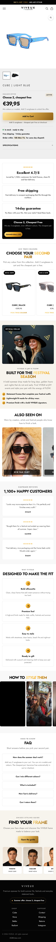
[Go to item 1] (6, 75)
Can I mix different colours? (28, 776)
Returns (42, 921)
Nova (15, 917)
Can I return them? (28, 802)
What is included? (28, 785)
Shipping (42, 917)
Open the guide (28, 839)
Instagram (42, 925)
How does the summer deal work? (28, 757)
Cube (15, 912)
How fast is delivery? (28, 793)
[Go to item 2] (15, 75)
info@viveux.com (15, 938)
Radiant (15, 925)
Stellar (14, 921)
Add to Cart (28, 116)
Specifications (10, 145)
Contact (42, 912)
